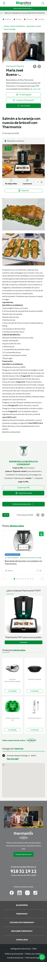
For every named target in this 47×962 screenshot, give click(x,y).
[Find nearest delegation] (4, 3)
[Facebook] (11, 892)
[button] (43, 3)
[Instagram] (27, 892)
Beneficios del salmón (11, 432)
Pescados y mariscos (13, 554)
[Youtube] (19, 892)
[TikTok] (35, 892)
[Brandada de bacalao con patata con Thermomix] (23, 543)
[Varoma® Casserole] (34, 668)
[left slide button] (4, 579)
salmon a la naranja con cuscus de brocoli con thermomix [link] (25, 13)
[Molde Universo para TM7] (12, 706)
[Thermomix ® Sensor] (34, 706)
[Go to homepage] (23, 3)
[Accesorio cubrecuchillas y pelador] (12, 668)
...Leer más (36, 89)
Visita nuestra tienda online (22, 8)
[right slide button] (42, 579)
